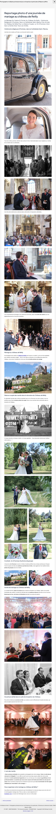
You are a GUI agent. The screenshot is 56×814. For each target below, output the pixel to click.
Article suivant (50, 800)
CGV (32, 811)
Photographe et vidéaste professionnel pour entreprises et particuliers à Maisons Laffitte (24, 1)
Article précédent (6, 800)
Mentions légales (26, 811)
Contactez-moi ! (8, 793)
